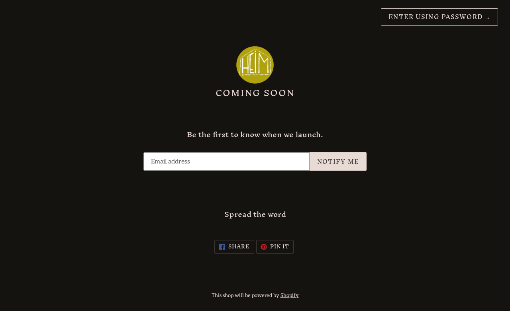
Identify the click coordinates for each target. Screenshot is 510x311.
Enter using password (439, 17)
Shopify (289, 295)
